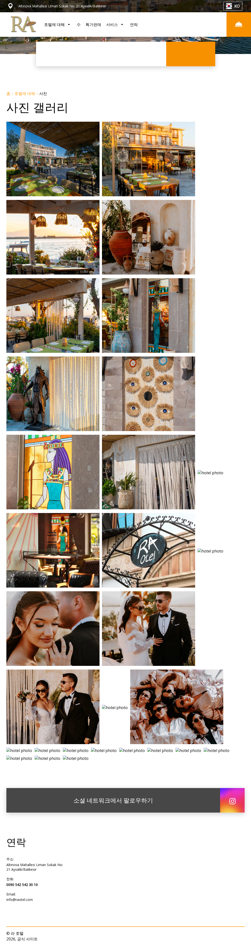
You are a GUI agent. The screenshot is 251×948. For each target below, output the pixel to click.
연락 (134, 24)
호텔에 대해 (25, 93)
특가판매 (93, 24)
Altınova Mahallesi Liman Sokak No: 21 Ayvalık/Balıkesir (34, 867)
